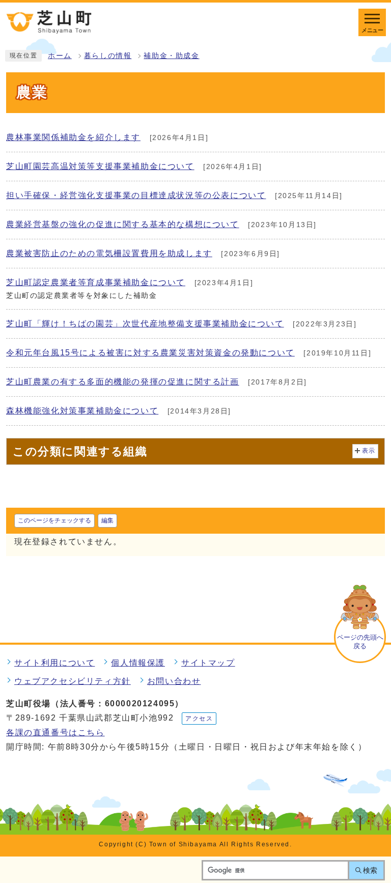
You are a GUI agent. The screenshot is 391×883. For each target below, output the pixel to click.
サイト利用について (54, 662)
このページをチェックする (54, 520)
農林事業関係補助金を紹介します (73, 137)
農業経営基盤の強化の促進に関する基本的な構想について (122, 224)
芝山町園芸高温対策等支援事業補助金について (100, 166)
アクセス (199, 718)
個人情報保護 (138, 662)
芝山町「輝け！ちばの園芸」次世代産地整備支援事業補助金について (145, 323)
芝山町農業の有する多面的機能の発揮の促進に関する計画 (122, 381)
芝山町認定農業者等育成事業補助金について (95, 282)
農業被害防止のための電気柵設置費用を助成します (109, 253)
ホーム (60, 56)
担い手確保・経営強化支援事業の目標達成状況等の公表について (136, 195)
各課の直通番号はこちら (55, 732)
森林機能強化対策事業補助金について (82, 410)
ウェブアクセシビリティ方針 (72, 681)
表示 (369, 451)
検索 (370, 870)
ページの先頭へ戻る (360, 641)
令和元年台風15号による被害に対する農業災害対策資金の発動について (150, 352)
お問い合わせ (174, 681)
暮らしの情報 (108, 56)
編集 (107, 520)
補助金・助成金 (171, 56)
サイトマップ (208, 662)
